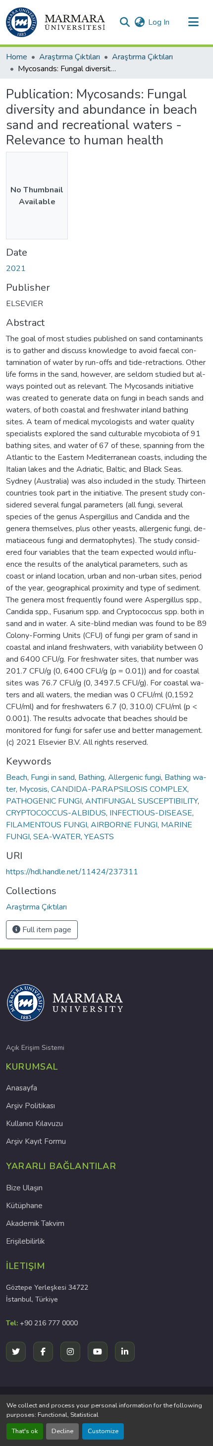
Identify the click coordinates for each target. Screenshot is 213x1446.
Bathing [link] (91, 777)
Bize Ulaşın (24, 1188)
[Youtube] (97, 1351)
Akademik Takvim (35, 1223)
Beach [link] (16, 777)
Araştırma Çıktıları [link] (69, 56)
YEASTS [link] (99, 836)
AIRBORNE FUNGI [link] (124, 824)
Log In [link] (158, 22)
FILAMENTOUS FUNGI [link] (46, 824)
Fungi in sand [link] (53, 777)
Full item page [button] (45, 929)
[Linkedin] (125, 1351)
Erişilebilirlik (25, 1241)
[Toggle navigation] (193, 22)
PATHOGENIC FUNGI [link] (44, 801)
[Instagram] (70, 1351)
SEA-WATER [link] (57, 836)
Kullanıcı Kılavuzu (34, 1124)
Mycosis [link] (33, 789)
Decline (62, 1431)
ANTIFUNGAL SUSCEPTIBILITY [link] (141, 801)
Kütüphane (24, 1206)
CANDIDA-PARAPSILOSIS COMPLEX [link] (119, 789)
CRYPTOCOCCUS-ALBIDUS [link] (56, 813)
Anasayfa (21, 1088)
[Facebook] (43, 1351)
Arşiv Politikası (30, 1106)
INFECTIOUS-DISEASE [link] (150, 813)
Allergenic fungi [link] (134, 777)
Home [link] (16, 56)
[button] (55, 22)
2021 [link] (16, 268)
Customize (103, 1431)
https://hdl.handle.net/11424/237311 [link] (72, 871)
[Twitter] (16, 1351)
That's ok (25, 1431)
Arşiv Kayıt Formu (36, 1141)
